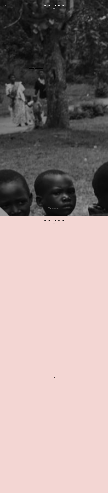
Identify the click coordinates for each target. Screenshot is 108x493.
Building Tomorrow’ (36, 68)
